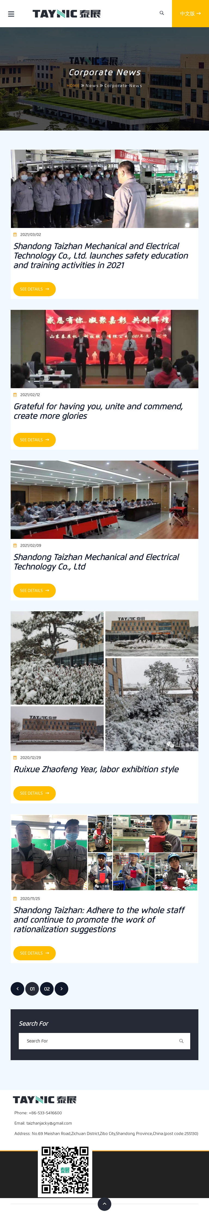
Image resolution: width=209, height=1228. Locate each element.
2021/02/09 (30, 545)
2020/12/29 (30, 757)
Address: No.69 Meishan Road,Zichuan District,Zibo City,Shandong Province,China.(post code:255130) (106, 1133)
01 (32, 989)
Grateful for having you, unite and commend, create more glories (98, 411)
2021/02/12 (29, 395)
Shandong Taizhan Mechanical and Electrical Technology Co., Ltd (96, 562)
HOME (73, 85)
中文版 (187, 14)
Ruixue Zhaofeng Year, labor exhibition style (95, 769)
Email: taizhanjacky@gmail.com (43, 1123)
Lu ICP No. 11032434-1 (178, 1216)
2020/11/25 (29, 898)
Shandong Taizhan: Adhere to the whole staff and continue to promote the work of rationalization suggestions (98, 919)
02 (47, 989)
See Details (32, 289)
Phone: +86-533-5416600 (38, 1112)
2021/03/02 (30, 234)
